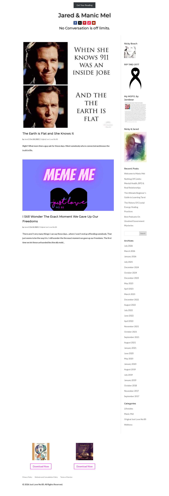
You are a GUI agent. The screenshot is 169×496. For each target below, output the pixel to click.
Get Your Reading (84, 5)
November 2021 (131, 326)
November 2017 (131, 391)
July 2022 (128, 310)
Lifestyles (128, 408)
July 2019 (128, 375)
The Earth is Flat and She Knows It (48, 133)
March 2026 (129, 251)
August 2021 (130, 342)
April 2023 (128, 288)
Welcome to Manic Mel (134, 173)
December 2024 (131, 267)
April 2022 (128, 321)
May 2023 (128, 283)
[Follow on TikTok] (89, 23)
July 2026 (128, 245)
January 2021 (130, 348)
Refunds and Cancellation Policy (46, 477)
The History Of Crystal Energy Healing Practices (134, 207)
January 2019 (130, 380)
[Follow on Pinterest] (84, 23)
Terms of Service (66, 477)
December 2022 (131, 299)
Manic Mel (129, 414)
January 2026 (130, 256)
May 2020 (128, 358)
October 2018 (130, 385)
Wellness (128, 424)
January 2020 (130, 364)
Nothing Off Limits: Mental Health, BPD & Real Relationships (134, 183)
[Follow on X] (80, 23)
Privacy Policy (27, 477)
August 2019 (130, 369)
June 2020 (128, 353)
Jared (26, 139)
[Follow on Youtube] (94, 23)
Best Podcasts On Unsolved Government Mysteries (134, 221)
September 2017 (131, 396)
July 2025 (128, 262)
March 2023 (129, 294)
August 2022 (130, 305)
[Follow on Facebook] (75, 23)
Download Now (41, 466)
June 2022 (128, 315)
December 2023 (131, 278)
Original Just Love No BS (49, 139)
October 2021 (130, 331)
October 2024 (130, 272)
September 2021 (131, 337)
